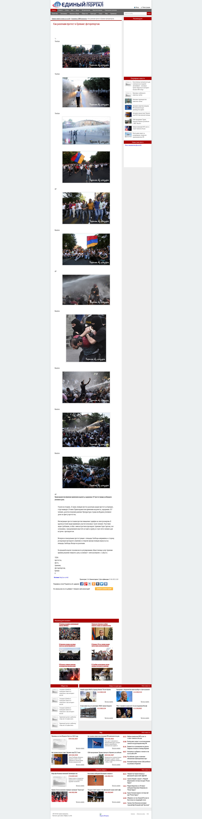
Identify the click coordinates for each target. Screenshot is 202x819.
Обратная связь (141, 814)
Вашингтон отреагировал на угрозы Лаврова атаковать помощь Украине (138, 747)
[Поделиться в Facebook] (81, 583)
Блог (72, 10)
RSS (148, 814)
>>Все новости (145, 686)
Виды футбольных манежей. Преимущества (64, 773)
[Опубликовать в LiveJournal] (89, 583)
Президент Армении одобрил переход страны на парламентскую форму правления (101, 624)
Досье (77, 10)
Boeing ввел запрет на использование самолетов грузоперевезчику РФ (139, 135)
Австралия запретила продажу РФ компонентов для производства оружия (141, 108)
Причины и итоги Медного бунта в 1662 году (65, 736)
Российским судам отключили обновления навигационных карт (137, 758)
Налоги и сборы (74, 14)
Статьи (67, 10)
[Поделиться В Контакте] (105, 583)
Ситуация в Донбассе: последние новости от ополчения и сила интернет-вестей (66, 692)
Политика (55, 14)
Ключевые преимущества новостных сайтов (140, 100)
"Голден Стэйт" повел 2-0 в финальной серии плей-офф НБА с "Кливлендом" (104, 790)
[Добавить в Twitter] (101, 583)
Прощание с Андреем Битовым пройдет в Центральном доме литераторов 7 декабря (133, 689)
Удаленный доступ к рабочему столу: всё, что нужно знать (67, 718)
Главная (54, 10)
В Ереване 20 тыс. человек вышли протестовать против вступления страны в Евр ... (101, 645)
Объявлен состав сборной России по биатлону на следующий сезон (138, 799)
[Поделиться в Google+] (85, 583)
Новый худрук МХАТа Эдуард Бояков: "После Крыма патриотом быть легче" (95, 689)
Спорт (100, 14)
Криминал (113, 14)
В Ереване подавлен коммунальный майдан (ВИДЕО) (68, 624)
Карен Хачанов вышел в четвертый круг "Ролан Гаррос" (137, 794)
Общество (85, 14)
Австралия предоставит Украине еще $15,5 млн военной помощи (141, 114)
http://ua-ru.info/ (64, 577)
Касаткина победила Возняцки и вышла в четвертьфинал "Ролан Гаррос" (100, 773)
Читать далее (109, 702)
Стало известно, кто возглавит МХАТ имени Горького (96, 706)
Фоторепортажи (86, 10)
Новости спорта (101, 770)
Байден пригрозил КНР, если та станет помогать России (141, 128)
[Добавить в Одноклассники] (93, 583)
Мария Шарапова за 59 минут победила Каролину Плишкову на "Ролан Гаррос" (137, 788)
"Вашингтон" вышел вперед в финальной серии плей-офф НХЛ (137, 775)
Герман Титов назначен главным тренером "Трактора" (68, 790)
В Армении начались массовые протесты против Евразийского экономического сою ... (67, 645)
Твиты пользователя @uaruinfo (133, 145)
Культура (93, 14)
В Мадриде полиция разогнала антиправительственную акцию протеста (67, 665)
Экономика (63, 14)
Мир (106, 14)
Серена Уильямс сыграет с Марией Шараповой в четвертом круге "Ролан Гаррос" (138, 781)
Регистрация (146, 7)
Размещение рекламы (111, 10)
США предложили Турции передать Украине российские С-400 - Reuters (141, 121)
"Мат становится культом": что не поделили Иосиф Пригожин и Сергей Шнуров (131, 706)
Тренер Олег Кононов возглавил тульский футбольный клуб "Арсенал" (138, 804)
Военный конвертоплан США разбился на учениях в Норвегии (138, 763)
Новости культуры (115, 686)
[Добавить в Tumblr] (97, 583)
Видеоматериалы (97, 10)
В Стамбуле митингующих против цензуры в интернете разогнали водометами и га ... (100, 665)
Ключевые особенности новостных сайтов (139, 94)
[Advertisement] (86, 32)
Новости (60, 10)
